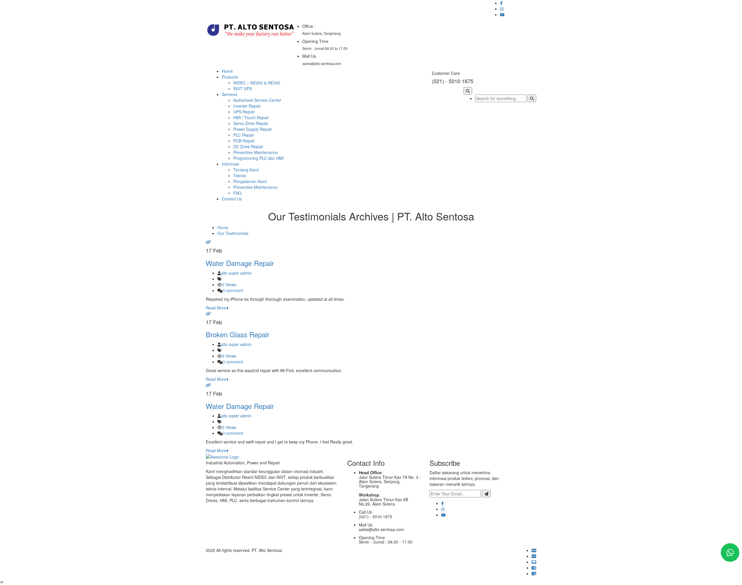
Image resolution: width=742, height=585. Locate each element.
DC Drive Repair (248, 146)
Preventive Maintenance (255, 152)
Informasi (230, 164)
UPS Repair (244, 112)
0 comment (233, 290)
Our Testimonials (232, 233)
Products (230, 77)
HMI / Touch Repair (251, 117)
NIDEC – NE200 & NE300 (256, 83)
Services (229, 94)
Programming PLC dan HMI (258, 158)
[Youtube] (443, 515)
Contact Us (232, 199)
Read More (216, 308)
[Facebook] (442, 503)
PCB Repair (244, 141)
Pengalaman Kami (250, 181)
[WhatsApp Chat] (730, 552)
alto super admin (236, 273)
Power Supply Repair (252, 129)
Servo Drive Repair (250, 123)
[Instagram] (443, 509)
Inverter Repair (247, 106)
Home (227, 71)
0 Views (229, 284)
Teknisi (239, 175)
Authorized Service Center (257, 100)
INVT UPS (242, 88)
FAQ (237, 193)
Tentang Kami (246, 170)
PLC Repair (243, 135)
